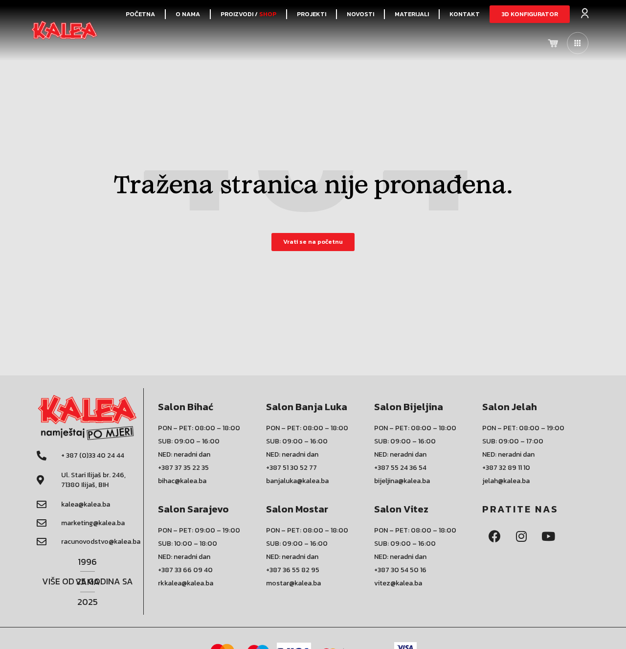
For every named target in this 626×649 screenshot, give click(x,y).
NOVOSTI (360, 14)
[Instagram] (521, 536)
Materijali (412, 14)
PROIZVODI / (248, 14)
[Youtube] (548, 536)
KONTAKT (464, 14)
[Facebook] (494, 536)
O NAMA (188, 14)
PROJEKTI (311, 14)
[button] (530, 14)
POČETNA (140, 14)
